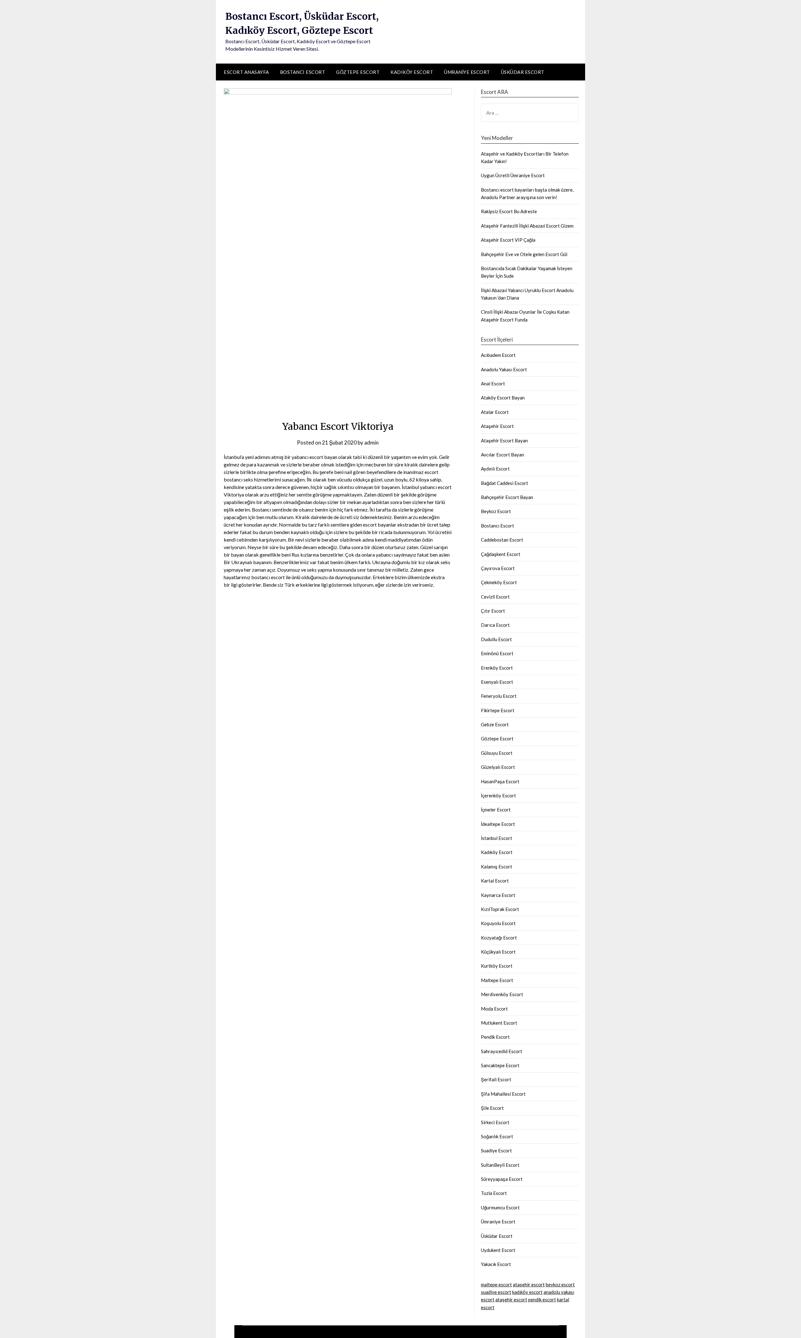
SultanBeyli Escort (500, 1165)
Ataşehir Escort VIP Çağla (508, 240)
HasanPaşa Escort (500, 781)
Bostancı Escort (302, 72)
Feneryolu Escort (499, 696)
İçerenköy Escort (498, 795)
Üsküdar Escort (522, 72)
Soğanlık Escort (497, 1136)
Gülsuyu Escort (497, 753)
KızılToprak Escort (500, 909)
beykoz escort (560, 1284)
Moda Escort (494, 1008)
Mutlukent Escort (499, 1023)
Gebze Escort (495, 724)
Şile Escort (492, 1108)
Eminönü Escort (497, 653)
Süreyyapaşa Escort (502, 1179)
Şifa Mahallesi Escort (503, 1094)
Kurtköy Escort (497, 966)
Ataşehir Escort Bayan (504, 440)
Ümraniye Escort (467, 72)
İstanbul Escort (496, 838)
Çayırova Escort (498, 568)
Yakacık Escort (496, 1264)
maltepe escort (496, 1284)
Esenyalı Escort (497, 682)
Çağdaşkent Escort (500, 554)
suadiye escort (496, 1292)
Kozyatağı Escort (499, 937)
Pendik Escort (495, 1037)
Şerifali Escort (496, 1079)
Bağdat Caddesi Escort (504, 483)
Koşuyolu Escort (498, 923)
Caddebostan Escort (502, 540)
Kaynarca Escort (498, 895)
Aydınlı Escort (495, 468)
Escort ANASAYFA (246, 72)
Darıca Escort (495, 625)
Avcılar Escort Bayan (502, 454)
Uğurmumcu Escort (500, 1207)
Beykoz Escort (496, 511)
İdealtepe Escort (498, 824)
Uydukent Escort (498, 1250)
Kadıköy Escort (411, 72)
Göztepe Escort (358, 72)
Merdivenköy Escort (502, 994)
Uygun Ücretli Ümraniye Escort (513, 175)
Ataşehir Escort (497, 426)
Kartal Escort (495, 880)
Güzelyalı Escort (498, 767)
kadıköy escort (527, 1292)
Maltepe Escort (497, 980)
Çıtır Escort (493, 611)
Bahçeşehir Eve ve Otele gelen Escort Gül (524, 254)
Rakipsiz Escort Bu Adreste (509, 211)
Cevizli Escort (495, 597)
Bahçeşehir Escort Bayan (507, 497)
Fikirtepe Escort (497, 710)
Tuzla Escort (494, 1193)
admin (371, 442)
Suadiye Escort (496, 1150)
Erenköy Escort (497, 668)
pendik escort (542, 1299)
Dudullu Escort (496, 639)
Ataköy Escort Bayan (503, 397)
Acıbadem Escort (498, 355)
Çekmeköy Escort (499, 582)
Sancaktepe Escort (500, 1065)
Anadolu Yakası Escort (504, 369)
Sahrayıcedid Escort (501, 1051)
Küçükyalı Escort (498, 952)
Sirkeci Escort (495, 1122)
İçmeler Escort (496, 809)
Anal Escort (493, 383)
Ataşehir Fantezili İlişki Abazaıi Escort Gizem (527, 226)
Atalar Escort (495, 412)
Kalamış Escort (496, 866)
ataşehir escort (529, 1284)
